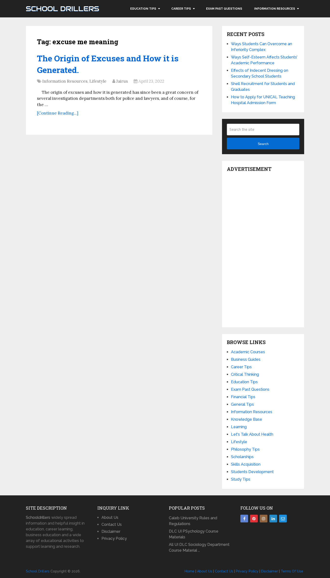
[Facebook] (244, 518)
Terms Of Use (292, 571)
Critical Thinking (245, 374)
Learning (239, 427)
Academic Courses (248, 352)
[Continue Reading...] (57, 113)
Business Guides (245, 359)
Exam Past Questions (224, 8)
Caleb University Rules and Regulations (193, 521)
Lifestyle (98, 81)
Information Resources (274, 8)
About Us (109, 517)
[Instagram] (263, 518)
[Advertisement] (263, 248)
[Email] (283, 518)
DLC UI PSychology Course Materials (193, 534)
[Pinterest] (254, 518)
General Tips (242, 404)
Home (189, 571)
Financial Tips (243, 397)
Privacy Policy (114, 538)
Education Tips (143, 8)
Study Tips (240, 479)
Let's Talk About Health (252, 434)
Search (263, 144)
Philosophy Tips (245, 449)
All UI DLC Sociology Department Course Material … (199, 547)
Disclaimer (110, 531)
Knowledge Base (246, 419)
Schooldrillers (38, 517)
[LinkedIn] (273, 518)
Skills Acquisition (245, 464)
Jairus (122, 81)
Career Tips (181, 8)
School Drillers (62, 8)
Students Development (252, 472)
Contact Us (111, 524)
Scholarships (242, 457)
